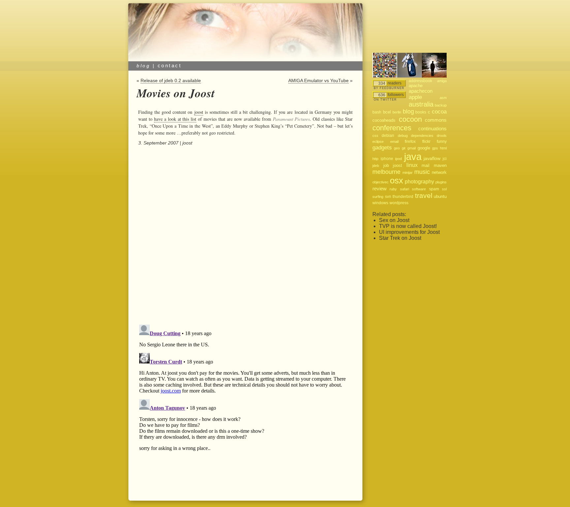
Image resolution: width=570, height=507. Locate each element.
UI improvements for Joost (409, 232)
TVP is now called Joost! (408, 226)
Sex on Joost (394, 220)
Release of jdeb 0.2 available (171, 80)
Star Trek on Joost (400, 238)
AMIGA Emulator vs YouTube (318, 80)
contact (170, 65)
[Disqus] (245, 235)
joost (198, 112)
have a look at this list (175, 119)
